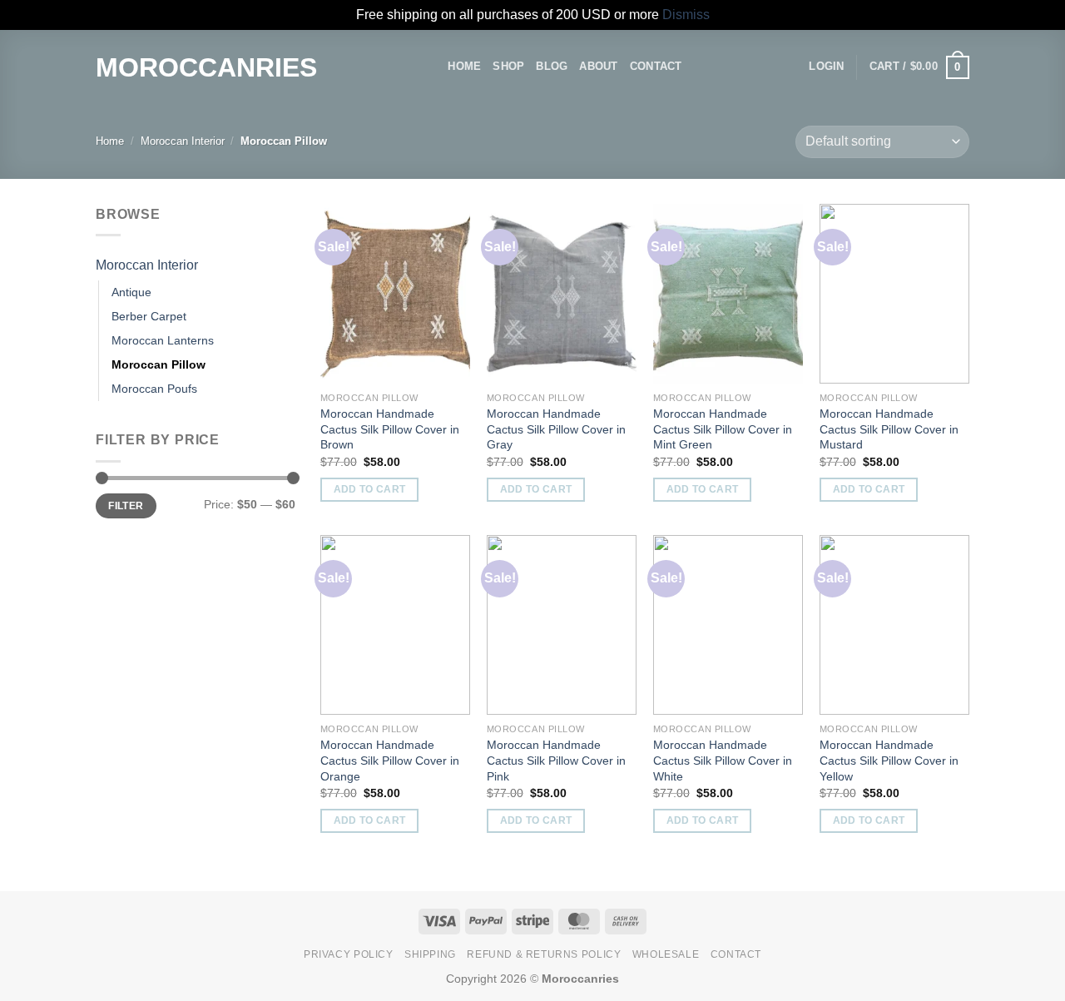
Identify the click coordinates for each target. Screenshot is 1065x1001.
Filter (125, 506)
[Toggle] (288, 265)
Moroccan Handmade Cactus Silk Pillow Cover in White (722, 760)
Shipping (430, 954)
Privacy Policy (349, 954)
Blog (551, 66)
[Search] (430, 66)
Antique (131, 292)
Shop (508, 66)
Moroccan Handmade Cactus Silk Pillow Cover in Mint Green (722, 429)
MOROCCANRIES (206, 67)
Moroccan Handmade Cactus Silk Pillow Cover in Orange (389, 760)
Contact (656, 66)
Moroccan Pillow (158, 364)
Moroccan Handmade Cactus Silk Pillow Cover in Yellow (889, 760)
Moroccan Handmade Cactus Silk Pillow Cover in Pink (556, 760)
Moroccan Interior (183, 141)
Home (464, 66)
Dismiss (686, 14)
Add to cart (370, 489)
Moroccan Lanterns (162, 340)
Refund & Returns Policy (544, 954)
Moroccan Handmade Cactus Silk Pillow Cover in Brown (389, 429)
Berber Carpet (148, 316)
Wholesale (666, 954)
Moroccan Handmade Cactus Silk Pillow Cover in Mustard (889, 429)
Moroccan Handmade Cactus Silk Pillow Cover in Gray (556, 429)
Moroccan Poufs (154, 388)
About (598, 66)
